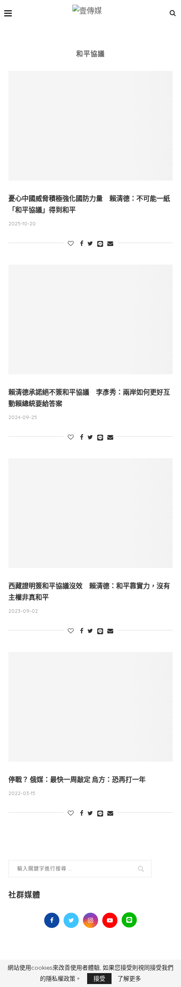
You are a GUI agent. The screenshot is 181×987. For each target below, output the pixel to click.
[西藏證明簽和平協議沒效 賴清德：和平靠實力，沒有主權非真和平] (90, 513)
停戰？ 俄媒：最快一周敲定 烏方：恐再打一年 (77, 779)
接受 (99, 978)
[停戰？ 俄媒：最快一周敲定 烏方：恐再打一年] (90, 707)
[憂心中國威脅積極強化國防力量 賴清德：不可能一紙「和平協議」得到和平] (90, 126)
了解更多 (129, 979)
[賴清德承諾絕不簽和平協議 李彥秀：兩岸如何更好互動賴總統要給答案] (90, 319)
